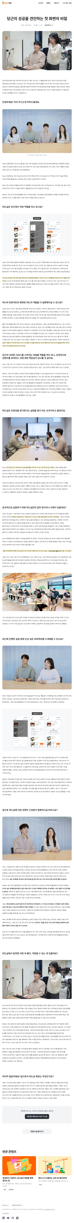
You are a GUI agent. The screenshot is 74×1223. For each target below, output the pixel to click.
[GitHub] (12, 1218)
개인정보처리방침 (16, 1205)
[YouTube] (8, 1218)
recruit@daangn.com (49, 1209)
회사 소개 (4, 1205)
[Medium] (17, 1218)
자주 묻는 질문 (67, 3)
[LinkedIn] (3, 1218)
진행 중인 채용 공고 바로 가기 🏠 (37, 1116)
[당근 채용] (7, 3)
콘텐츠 (48, 3)
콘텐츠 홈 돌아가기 (37, 1131)
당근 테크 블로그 (55, 551)
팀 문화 (41, 3)
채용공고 (56, 3)
